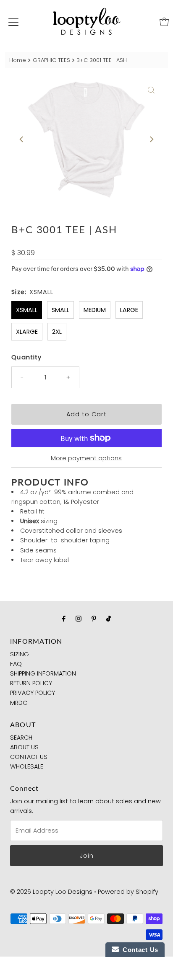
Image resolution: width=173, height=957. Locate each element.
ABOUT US (24, 747)
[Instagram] (78, 618)
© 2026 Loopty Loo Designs (51, 891)
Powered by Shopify (128, 891)
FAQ (16, 664)
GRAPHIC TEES (51, 60)
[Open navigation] (13, 21)
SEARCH (21, 737)
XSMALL (26, 310)
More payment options (86, 458)
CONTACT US (28, 757)
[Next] (151, 139)
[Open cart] (164, 22)
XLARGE (27, 332)
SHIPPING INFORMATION (43, 673)
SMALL (60, 310)
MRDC (18, 703)
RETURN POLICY (31, 683)
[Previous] (22, 139)
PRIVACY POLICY (32, 693)
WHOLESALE (26, 766)
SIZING (19, 654)
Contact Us (138, 949)
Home (17, 60)
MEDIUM (95, 310)
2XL (57, 332)
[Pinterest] (94, 618)
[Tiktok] (108, 618)
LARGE (129, 310)
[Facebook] (64, 618)
